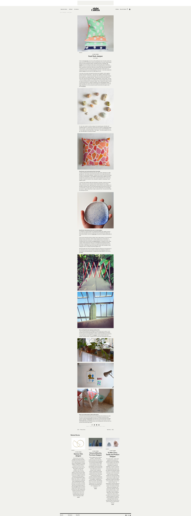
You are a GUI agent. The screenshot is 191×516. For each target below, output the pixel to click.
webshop (84, 86)
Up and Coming (69, 12)
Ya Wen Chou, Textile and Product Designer (112, 454)
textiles (104, 426)
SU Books (117, 9)
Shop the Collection (123, 9)
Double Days (94, 234)
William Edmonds (97, 241)
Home (61, 12)
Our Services (76, 9)
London (100, 426)
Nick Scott (90, 419)
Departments (64, 12)
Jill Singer (96, 58)
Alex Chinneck (89, 418)
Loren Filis (84, 419)
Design (91, 426)
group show (106, 127)
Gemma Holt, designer (78, 455)
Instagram (95, 335)
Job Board (70, 9)
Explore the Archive (64, 9)
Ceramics (87, 426)
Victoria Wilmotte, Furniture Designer (95, 454)
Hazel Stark (86, 60)
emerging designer (95, 426)
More (78, 497)
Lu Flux (84, 418)
